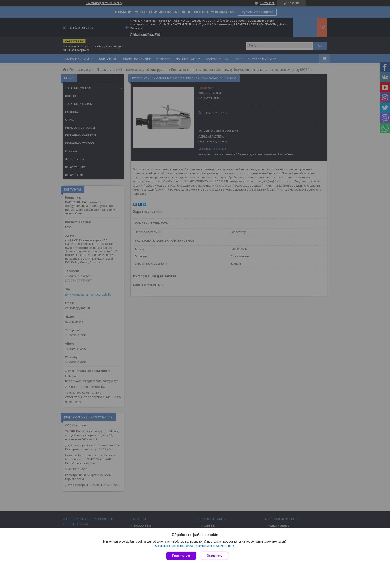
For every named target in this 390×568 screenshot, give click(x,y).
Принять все (181, 555)
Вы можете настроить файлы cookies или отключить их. (193, 545)
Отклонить (214, 555)
